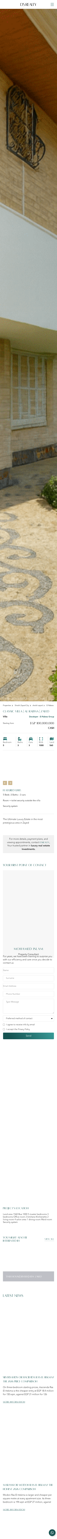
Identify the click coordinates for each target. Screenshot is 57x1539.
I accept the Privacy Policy (18, 1029)
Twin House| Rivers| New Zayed (24, 1277)
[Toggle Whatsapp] (52, 1532)
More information (14, 1402)
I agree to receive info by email (20, 1024)
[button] (19, 698)
